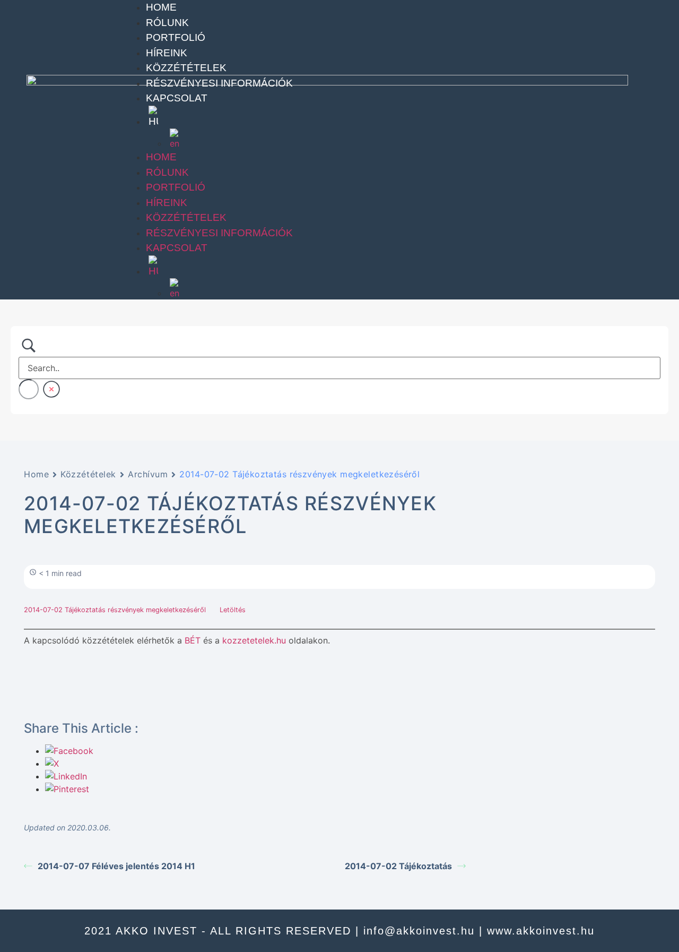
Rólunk (167, 22)
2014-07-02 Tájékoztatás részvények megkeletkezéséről (116, 610)
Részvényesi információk (219, 83)
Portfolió (175, 37)
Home (161, 7)
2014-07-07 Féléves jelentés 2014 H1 (116, 866)
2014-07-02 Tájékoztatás (398, 866)
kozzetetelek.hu (254, 640)
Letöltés (233, 610)
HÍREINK (166, 52)
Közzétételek (186, 67)
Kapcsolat (176, 98)
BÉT (193, 640)
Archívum (148, 474)
